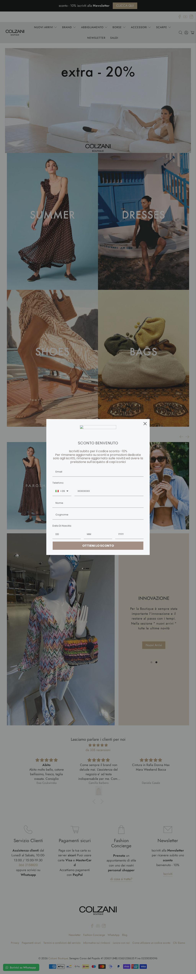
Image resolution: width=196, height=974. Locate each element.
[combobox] (61, 491)
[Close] (145, 423)
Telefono (58, 483)
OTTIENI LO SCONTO (98, 545)
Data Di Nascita (61, 526)
